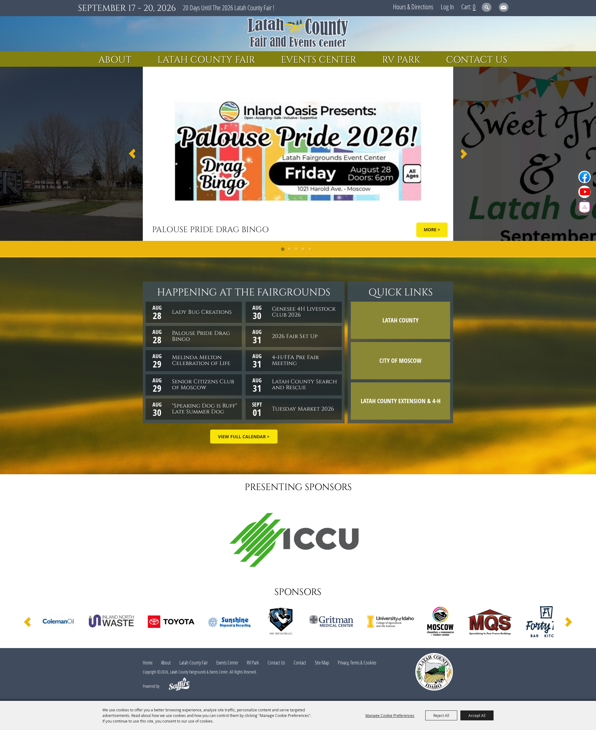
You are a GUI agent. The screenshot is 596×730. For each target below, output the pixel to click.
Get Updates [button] (503, 7)
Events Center (318, 60)
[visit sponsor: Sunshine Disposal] (166, 622)
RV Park (401, 60)
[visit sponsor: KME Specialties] (217, 622)
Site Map (322, 662)
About (115, 60)
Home (147, 662)
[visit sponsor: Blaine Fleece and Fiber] (539, 622)
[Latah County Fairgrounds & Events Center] (298, 34)
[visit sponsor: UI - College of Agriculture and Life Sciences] (327, 622)
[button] (132, 154)
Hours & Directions (413, 6)
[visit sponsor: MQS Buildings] (426, 622)
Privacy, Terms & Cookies (357, 662)
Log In (447, 6)
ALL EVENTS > (244, 437)
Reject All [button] (441, 715)
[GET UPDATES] (503, 8)
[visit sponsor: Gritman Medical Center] (268, 622)
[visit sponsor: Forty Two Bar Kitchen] (482, 622)
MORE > (432, 229)
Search (486, 7)
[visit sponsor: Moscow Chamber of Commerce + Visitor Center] (377, 622)
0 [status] (474, 6)
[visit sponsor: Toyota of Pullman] (107, 622)
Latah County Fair (206, 60)
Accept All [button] (476, 715)
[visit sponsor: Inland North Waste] (48, 622)
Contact (300, 662)
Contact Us (476, 60)
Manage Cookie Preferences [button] (389, 715)
